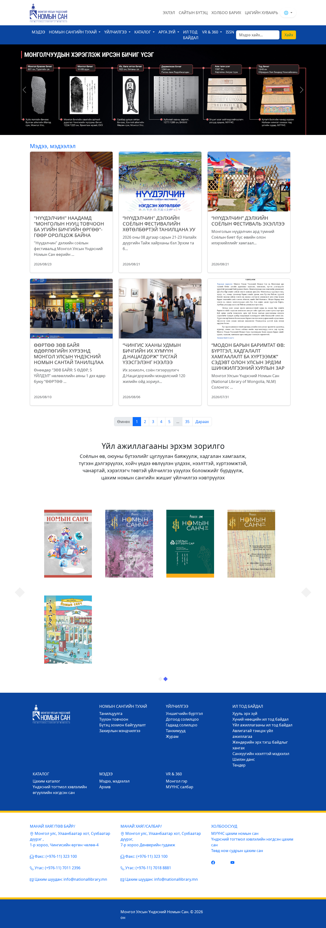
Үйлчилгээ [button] (116, 32)
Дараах (202, 421)
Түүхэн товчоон (113, 719)
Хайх (288, 35)
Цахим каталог (46, 781)
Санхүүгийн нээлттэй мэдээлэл (260, 753)
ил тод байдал (190, 34)
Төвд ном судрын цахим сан (237, 850)
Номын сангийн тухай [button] (73, 32)
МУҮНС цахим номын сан (234, 833)
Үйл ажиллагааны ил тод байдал (262, 725)
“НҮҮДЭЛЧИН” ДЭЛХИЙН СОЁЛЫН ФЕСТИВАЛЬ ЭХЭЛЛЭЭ (248, 221)
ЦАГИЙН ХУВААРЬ (261, 12)
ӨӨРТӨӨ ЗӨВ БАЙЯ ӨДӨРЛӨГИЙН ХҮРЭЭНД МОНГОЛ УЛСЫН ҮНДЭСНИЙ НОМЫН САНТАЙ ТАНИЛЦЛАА (69, 353)
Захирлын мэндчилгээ (119, 730)
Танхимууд (175, 730)
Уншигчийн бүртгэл (184, 713)
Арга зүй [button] (167, 32)
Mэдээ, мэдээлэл (114, 781)
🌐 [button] (286, 12)
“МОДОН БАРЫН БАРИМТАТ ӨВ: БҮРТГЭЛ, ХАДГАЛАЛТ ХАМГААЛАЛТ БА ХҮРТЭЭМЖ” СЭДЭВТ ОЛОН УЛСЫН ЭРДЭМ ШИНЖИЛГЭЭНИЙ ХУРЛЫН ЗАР (248, 356)
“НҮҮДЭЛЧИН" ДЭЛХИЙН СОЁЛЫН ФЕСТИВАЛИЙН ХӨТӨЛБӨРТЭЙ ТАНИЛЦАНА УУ (159, 224)
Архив (104, 786)
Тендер (239, 765)
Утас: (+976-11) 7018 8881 (148, 867)
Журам (172, 736)
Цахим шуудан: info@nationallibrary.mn (71, 879)
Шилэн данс (243, 759)
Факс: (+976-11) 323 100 (56, 856)
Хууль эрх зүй (244, 713)
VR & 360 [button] (210, 32)
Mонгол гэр (176, 781)
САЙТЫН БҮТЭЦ (193, 12)
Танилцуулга (110, 713)
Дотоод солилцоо (182, 719)
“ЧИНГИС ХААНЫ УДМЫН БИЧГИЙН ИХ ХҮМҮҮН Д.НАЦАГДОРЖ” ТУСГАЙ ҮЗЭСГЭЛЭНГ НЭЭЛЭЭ (152, 353)
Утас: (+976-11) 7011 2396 (57, 867)
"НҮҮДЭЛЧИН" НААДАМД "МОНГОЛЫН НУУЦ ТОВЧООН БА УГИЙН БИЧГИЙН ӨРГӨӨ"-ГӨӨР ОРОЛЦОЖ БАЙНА (69, 226)
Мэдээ (38, 32)
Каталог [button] (143, 32)
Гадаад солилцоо (181, 725)
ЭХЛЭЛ (169, 12)
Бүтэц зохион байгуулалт (122, 725)
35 (187, 421)
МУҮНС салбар (179, 786)
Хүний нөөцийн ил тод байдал (260, 719)
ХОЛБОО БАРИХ (226, 12)
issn (230, 32)
